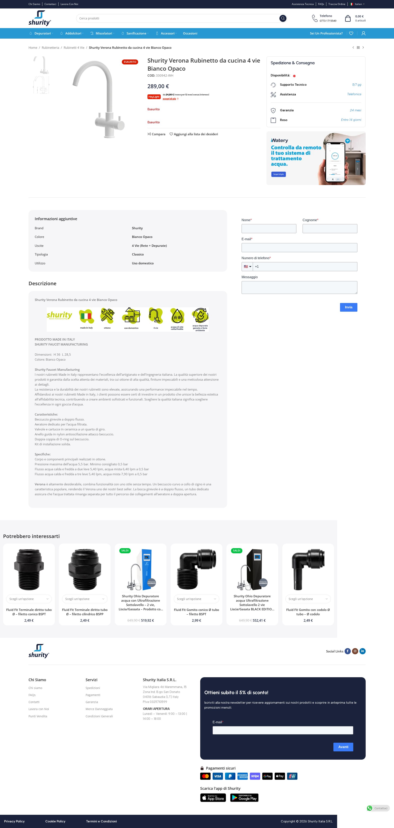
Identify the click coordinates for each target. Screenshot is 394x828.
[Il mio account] (363, 33)
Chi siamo (35, 688)
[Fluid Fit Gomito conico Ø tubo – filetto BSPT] (196, 569)
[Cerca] (282, 18)
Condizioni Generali (99, 716)
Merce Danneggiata (99, 709)
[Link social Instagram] (355, 651)
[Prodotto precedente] (353, 47)
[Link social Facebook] (348, 651)
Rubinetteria (50, 47)
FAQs (32, 695)
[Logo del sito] (40, 18)
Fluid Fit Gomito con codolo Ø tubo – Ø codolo (308, 612)
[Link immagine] (39, 651)
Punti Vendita (38, 716)
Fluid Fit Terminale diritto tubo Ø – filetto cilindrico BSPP (85, 612)
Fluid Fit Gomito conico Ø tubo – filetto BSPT (196, 612)
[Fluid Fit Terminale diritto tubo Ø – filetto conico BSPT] (29, 569)
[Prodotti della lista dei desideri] (351, 33)
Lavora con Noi (39, 709)
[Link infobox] (324, 18)
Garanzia (92, 702)
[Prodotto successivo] (363, 47)
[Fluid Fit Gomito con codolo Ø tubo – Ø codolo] (308, 569)
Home (33, 47)
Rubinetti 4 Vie (74, 47)
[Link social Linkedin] (362, 651)
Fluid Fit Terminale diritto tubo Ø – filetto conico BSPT (29, 612)
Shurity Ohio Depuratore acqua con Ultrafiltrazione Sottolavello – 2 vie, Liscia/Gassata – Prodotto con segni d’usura (141, 604)
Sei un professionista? (326, 33)
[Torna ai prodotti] (358, 47)
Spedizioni (93, 688)
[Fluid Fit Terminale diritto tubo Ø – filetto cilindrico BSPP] (85, 569)
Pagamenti (93, 695)
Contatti (34, 702)
